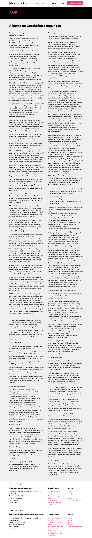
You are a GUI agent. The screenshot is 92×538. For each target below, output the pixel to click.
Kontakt (70, 494)
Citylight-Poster (53, 494)
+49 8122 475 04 (20, 496)
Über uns (70, 492)
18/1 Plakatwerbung (54, 492)
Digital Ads (51, 504)
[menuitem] (37, 3)
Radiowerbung (52, 500)
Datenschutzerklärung (74, 500)
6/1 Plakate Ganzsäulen (55, 526)
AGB (68, 496)
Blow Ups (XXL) (53, 529)
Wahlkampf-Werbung (55, 502)
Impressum (70, 498)
